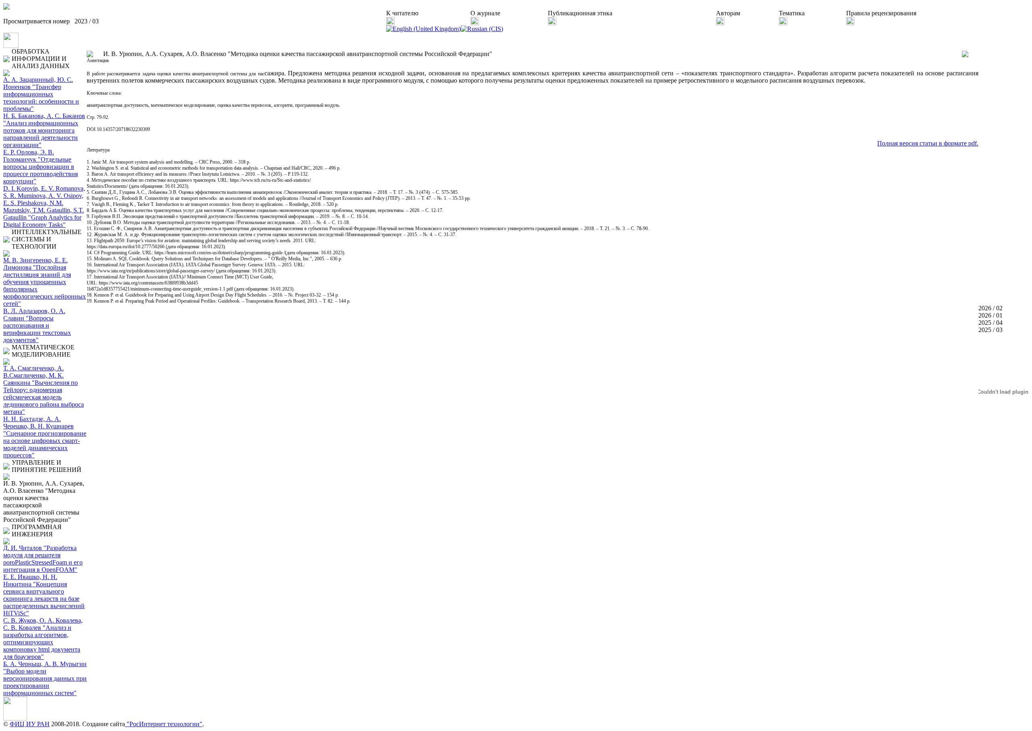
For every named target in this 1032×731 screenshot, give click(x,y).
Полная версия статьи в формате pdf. (927, 143)
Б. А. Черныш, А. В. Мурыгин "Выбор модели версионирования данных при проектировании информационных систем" (45, 678)
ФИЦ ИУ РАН (30, 724)
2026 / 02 (990, 308)
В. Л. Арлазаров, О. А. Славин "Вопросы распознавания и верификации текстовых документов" (37, 325)
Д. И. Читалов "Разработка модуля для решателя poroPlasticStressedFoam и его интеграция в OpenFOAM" (43, 558)
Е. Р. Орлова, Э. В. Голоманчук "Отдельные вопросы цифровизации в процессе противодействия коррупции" (40, 167)
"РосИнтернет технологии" (163, 724)
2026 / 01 (990, 315)
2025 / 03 (990, 329)
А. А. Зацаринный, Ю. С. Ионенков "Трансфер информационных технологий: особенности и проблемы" (41, 94)
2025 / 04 (990, 322)
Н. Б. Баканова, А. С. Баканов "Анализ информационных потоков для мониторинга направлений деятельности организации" (44, 130)
